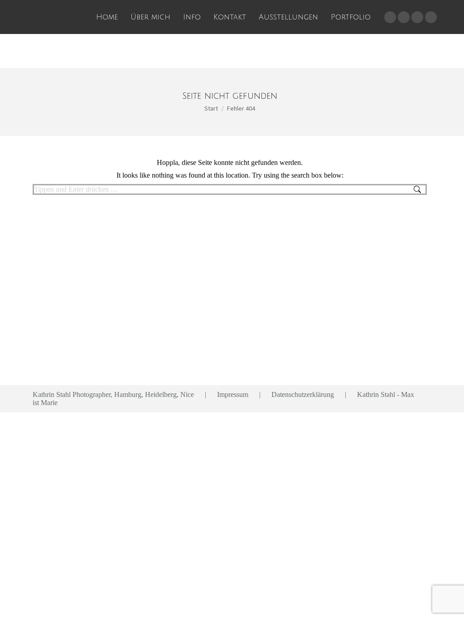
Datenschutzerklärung (302, 394)
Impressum (232, 394)
